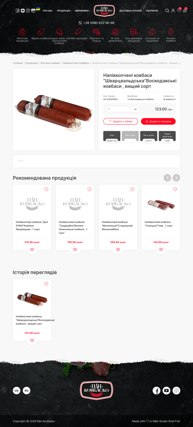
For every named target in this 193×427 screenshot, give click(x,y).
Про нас (47, 10)
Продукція (63, 10)
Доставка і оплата (130, 10)
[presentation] (167, 178)
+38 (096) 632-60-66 (98, 23)
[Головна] (104, 11)
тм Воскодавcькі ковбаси (140, 99)
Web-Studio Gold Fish (166, 421)
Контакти (152, 10)
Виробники (82, 10)
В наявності (170, 99)
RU (26, 390)
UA (17, 390)
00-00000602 (110, 99)
